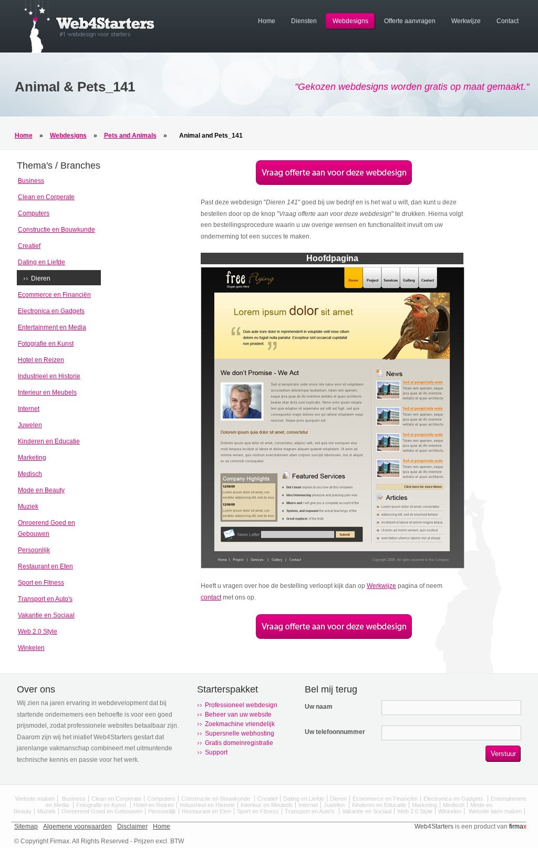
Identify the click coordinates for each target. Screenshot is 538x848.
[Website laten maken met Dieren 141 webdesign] (333, 183)
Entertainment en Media (52, 327)
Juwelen (30, 425)
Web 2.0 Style (37, 631)
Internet (28, 408)
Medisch (30, 474)
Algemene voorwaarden (77, 826)
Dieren (40, 278)
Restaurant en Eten (45, 566)
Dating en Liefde (41, 262)
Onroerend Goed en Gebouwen (101, 811)
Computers (33, 213)
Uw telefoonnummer (335, 732)
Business (31, 180)
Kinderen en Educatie (49, 441)
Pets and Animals (130, 135)
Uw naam (319, 706)
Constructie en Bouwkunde (56, 229)
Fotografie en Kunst (46, 343)
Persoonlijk (34, 550)
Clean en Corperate (46, 197)
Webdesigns (68, 135)
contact (211, 597)
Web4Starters (434, 826)
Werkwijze (381, 586)
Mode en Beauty (41, 490)
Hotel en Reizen (41, 360)
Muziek (28, 506)
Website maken (35, 798)
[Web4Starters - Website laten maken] (85, 50)
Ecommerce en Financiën (54, 294)
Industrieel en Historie (49, 376)
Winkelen (31, 647)
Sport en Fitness (41, 582)
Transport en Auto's (45, 599)
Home (24, 135)
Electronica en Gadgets (51, 311)
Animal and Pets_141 (211, 135)
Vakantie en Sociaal (46, 615)
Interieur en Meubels (47, 392)
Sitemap (26, 826)
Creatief (29, 246)
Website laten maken (495, 811)
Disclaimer (132, 826)
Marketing (32, 457)
